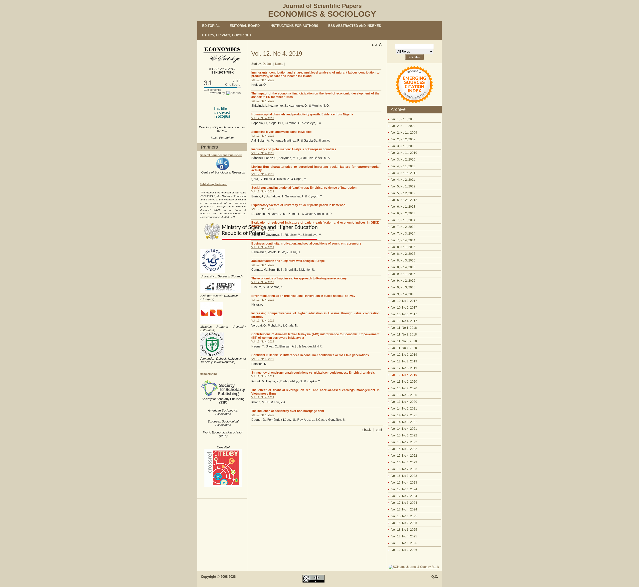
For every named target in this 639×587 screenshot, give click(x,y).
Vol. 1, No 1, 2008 (403, 119)
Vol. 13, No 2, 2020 (404, 388)
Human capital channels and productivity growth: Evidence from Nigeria (302, 114)
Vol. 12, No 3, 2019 (404, 368)
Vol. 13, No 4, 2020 (404, 402)
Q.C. (434, 577)
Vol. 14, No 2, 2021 (404, 415)
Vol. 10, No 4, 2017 (404, 321)
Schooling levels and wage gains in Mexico (281, 132)
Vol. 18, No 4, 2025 (404, 536)
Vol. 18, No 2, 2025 (404, 523)
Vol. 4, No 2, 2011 (403, 179)
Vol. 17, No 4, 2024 (404, 509)
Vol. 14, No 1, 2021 (404, 408)
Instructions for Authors (294, 26)
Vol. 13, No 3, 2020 (404, 395)
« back (366, 429)
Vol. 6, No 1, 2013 (403, 206)
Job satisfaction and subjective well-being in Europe (288, 261)
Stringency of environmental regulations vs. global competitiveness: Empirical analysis (313, 372)
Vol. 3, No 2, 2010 (403, 159)
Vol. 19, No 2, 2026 (404, 550)
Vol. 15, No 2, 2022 (404, 442)
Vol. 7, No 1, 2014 (403, 220)
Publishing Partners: (213, 184)
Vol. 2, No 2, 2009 (403, 139)
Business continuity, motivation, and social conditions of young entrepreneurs (306, 243)
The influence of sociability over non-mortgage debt (287, 411)
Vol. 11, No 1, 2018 (404, 328)
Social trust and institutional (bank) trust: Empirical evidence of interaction (303, 187)
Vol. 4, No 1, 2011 (403, 166)
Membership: (208, 373)
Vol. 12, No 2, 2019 (404, 361)
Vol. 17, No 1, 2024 (404, 489)
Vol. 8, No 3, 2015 (403, 260)
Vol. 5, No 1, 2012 (403, 186)
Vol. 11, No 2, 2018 (404, 334)
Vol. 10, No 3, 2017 (404, 314)
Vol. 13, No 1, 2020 (404, 381)
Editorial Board (245, 26)
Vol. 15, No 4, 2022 (404, 455)
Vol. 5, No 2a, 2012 (404, 200)
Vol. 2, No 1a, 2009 (404, 132)
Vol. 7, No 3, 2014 (403, 233)
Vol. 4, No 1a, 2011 (404, 173)
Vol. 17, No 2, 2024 (404, 496)
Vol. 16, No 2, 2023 (404, 469)
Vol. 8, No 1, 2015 (403, 247)
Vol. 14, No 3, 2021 (404, 422)
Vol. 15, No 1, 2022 (404, 435)
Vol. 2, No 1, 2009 (403, 126)
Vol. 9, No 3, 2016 (403, 287)
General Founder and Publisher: (221, 155)
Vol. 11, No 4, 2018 (404, 348)
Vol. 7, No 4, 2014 (403, 240)
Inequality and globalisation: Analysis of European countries (293, 149)
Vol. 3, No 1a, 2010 (404, 153)
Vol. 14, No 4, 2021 (404, 428)
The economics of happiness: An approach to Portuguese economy (299, 278)
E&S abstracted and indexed (354, 26)
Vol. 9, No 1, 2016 (403, 274)
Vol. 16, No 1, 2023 (404, 462)
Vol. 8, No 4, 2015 (403, 267)
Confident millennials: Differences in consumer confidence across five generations (310, 355)
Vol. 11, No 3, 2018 (404, 341)
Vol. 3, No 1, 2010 (403, 146)
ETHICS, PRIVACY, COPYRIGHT (226, 35)
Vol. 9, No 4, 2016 (403, 294)
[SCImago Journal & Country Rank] (414, 567)
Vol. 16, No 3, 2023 (404, 476)
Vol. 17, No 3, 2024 (404, 502)
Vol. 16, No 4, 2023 (404, 482)
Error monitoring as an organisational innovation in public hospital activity (303, 296)
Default (267, 64)
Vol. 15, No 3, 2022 (404, 449)
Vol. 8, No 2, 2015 (403, 253)
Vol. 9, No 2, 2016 (403, 280)
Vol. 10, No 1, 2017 (404, 301)
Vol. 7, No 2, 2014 (403, 227)
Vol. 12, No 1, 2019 (404, 354)
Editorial (211, 26)
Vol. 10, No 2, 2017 (404, 307)
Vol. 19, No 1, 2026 (404, 543)
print (379, 429)
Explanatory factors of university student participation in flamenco (298, 205)
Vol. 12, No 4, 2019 (404, 375)
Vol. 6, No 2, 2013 (403, 213)
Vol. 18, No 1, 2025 (404, 516)
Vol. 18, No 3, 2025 (404, 529)
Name (279, 64)
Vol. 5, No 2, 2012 (403, 193)
